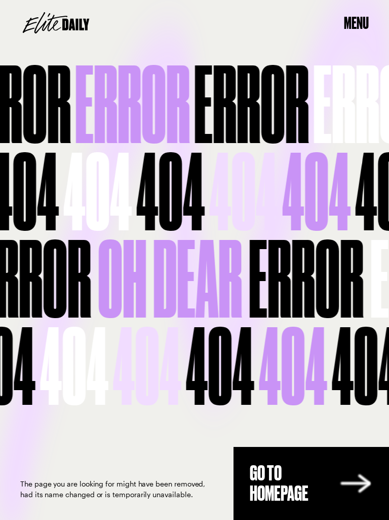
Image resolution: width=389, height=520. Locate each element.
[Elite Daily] (56, 22)
